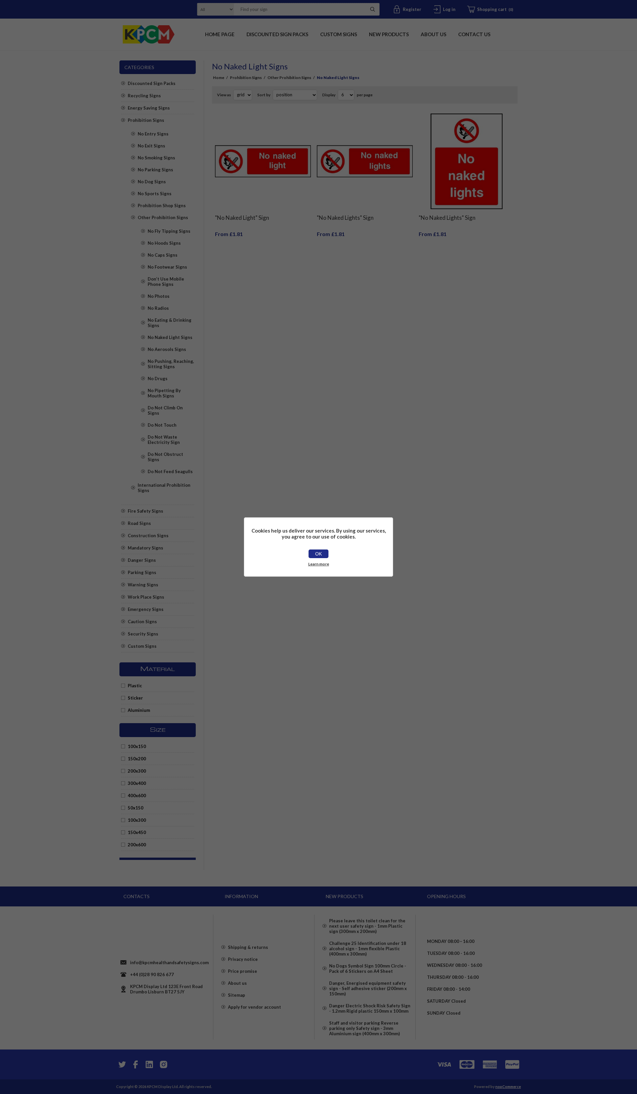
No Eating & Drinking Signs (169, 322)
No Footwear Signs (167, 267)
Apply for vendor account (254, 1007)
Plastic (135, 685)
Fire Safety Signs (145, 511)
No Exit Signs (151, 145)
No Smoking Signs (156, 157)
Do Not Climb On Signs (165, 410)
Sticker (135, 698)
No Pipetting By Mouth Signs (164, 393)
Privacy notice (243, 959)
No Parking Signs (155, 169)
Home (218, 77)
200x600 (137, 844)
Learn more (318, 563)
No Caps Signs (162, 255)
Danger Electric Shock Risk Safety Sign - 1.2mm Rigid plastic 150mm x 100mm (369, 1008)
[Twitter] (121, 1064)
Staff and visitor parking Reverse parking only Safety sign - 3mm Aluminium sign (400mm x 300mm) (364, 1028)
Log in (449, 9)
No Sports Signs (155, 193)
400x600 (137, 795)
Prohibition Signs (146, 120)
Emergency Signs (146, 609)
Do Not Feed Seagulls (170, 471)
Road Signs (139, 523)
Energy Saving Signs (149, 108)
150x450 (137, 832)
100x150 (137, 746)
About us (237, 983)
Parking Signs (142, 572)
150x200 (137, 758)
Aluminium (139, 710)
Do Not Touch (162, 425)
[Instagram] (163, 1064)
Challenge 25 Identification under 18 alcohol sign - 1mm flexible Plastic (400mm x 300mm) (367, 949)
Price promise (242, 971)
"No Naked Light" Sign (242, 217)
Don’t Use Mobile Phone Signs (166, 281)
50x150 (135, 807)
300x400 (137, 783)
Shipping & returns (248, 947)
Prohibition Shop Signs (162, 205)
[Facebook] (135, 1064)
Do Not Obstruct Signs (165, 457)
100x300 (137, 820)
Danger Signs (142, 560)
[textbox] (298, 9)
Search (373, 9)
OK (318, 553)
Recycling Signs (144, 95)
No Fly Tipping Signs (169, 231)
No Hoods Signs (164, 243)
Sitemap (236, 995)
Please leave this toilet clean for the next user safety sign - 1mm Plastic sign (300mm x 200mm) (367, 926)
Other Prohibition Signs (163, 217)
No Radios (158, 308)
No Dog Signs (152, 181)
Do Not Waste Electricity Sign (164, 439)
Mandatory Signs (145, 547)
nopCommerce (508, 1086)
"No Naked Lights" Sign (345, 217)
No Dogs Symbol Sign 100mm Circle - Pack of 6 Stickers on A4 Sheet (367, 968)
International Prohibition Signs (164, 487)
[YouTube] (149, 1064)
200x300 (137, 771)
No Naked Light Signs (170, 337)
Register (412, 9)
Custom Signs (142, 646)
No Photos (159, 296)
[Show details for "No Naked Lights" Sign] (364, 161)
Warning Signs (143, 584)
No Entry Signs (153, 133)
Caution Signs (142, 621)
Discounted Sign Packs (152, 83)
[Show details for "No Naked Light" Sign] (263, 161)
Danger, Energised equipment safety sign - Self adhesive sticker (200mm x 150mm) (368, 988)
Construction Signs (148, 535)
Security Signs (143, 633)
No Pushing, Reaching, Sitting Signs (171, 364)
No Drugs (158, 378)
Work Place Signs (146, 597)
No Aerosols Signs (167, 349)
